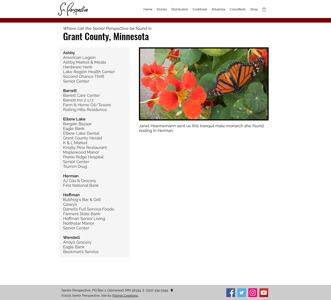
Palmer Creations (125, 295)
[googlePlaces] (172, 290)
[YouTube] (263, 292)
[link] (264, 9)
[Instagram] (252, 292)
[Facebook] (230, 292)
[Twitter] (241, 292)
